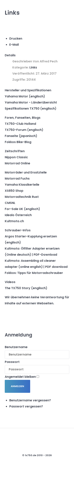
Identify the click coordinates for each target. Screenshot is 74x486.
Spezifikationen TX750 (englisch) (30, 108)
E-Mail (14, 44)
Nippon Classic (16, 157)
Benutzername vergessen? (30, 400)
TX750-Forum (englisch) (24, 130)
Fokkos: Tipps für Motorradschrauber (34, 273)
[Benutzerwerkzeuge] (11, 27)
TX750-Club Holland (20, 124)
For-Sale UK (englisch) (22, 209)
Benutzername (16, 347)
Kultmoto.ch (14, 221)
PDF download (56, 267)
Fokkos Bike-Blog (18, 142)
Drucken (15, 38)
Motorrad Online (17, 163)
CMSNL (10, 203)
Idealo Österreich (18, 215)
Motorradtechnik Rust (22, 197)
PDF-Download (45, 254)
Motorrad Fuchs (17, 178)
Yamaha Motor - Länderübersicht (31, 102)
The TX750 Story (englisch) (26, 288)
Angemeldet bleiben (20, 377)
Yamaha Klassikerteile (22, 184)
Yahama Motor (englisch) (25, 96)
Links (33, 67)
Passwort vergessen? (26, 406)
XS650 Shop (14, 191)
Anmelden (17, 386)
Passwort (12, 362)
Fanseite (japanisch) (21, 136)
